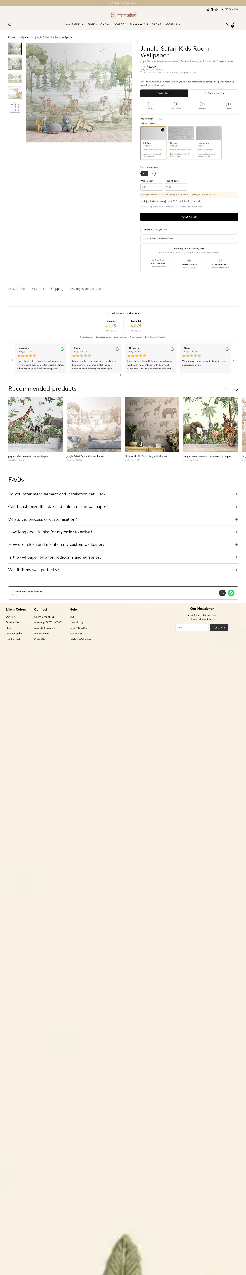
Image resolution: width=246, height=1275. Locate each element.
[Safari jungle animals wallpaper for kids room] (152, 424)
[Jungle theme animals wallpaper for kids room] (210, 424)
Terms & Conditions (79, 628)
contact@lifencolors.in (45, 628)
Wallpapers (24, 37)
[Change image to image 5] (15, 107)
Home (11, 37)
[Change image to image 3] (15, 78)
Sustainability (12, 622)
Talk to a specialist (216, 93)
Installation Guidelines (80, 639)
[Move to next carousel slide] (235, 389)
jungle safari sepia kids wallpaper (85, 456)
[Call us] (222, 593)
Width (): (147, 181)
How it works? (13, 639)
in (152, 173)
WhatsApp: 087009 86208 (47, 622)
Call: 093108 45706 (44, 616)
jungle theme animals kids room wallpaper (207, 456)
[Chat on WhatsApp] (231, 593)
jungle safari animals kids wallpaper (28, 456)
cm (144, 173)
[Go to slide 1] (120, 375)
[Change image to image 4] (15, 92)
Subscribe (219, 627)
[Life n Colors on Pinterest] (212, 9)
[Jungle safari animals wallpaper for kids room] (35, 424)
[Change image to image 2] (15, 63)
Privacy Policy (76, 622)
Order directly (164, 93)
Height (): (173, 181)
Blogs (8, 628)
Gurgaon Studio (14, 633)
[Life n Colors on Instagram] (207, 9)
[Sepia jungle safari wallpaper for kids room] (94, 424)
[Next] (150, 3)
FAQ (71, 616)
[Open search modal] (10, 24)
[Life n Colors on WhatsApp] (216, 9)
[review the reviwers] (62, 350)
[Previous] (96, 3)
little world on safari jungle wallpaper (146, 456)
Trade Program (41, 633)
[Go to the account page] (227, 24)
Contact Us (39, 639)
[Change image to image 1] (15, 49)
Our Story (10, 616)
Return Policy (75, 633)
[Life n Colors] (123, 15)
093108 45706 (231, 9)
